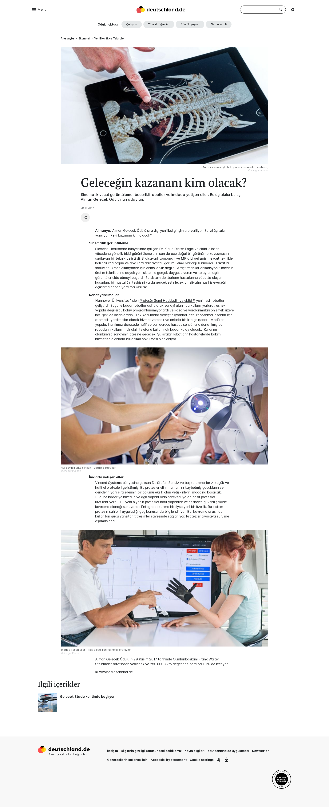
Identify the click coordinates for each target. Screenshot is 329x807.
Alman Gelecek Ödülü (112, 659)
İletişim (112, 751)
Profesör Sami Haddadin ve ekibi (166, 300)
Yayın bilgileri (194, 751)
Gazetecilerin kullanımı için (127, 760)
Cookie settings (202, 760)
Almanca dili (219, 24)
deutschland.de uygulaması (228, 751)
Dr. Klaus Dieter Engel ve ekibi (183, 249)
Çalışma (131, 24)
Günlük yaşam (190, 24)
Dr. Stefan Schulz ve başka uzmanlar (181, 483)
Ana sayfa (67, 38)
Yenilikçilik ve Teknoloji (109, 38)
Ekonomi (84, 38)
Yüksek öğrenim (158, 24)
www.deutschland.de (116, 672)
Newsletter (260, 751)
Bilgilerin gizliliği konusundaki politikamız (151, 751)
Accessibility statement (169, 760)
